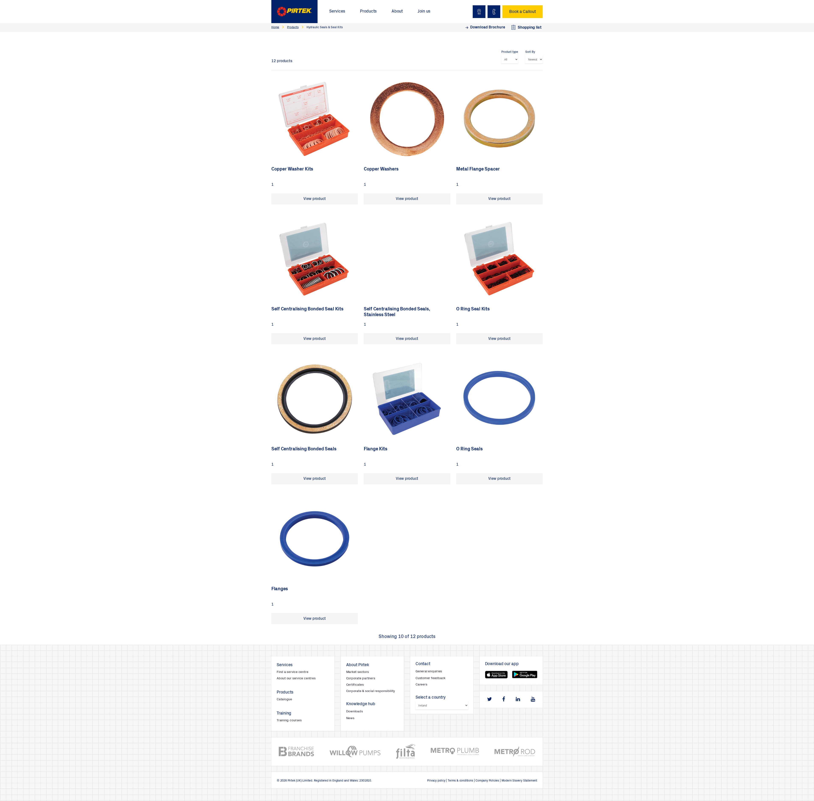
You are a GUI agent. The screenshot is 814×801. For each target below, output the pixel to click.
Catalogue (284, 699)
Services (337, 12)
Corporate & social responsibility (370, 691)
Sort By (530, 52)
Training (284, 714)
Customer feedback (430, 678)
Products (368, 12)
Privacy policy (436, 780)
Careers (421, 684)
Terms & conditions (460, 780)
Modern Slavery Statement (519, 780)
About (397, 12)
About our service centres (296, 678)
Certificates (355, 685)
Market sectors (357, 672)
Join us (424, 12)
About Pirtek (357, 665)
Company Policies (487, 780)
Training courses (289, 720)
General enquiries (428, 671)
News (350, 718)
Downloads (354, 711)
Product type (509, 52)
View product (314, 199)
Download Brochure (487, 27)
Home (275, 27)
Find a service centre (292, 672)
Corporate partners (360, 678)
